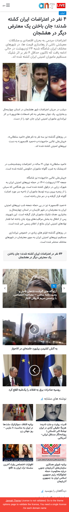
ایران (63, 13)
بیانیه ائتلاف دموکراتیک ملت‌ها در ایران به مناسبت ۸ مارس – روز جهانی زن (18, 428)
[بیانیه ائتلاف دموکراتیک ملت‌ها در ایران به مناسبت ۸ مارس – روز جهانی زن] (18, 412)
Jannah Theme (13, 501)
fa (54, 286)
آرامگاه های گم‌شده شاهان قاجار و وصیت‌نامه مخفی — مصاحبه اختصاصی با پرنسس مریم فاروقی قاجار (35, 295)
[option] (34, 288)
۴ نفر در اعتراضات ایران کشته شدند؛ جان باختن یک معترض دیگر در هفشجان (35, 256)
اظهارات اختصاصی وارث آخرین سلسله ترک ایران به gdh (18, 466)
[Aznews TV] (52, 5)
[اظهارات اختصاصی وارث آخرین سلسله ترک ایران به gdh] (18, 452)
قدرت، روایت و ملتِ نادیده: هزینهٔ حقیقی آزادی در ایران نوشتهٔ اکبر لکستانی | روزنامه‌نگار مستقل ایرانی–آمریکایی (52, 431)
